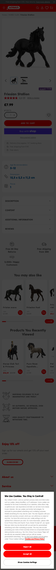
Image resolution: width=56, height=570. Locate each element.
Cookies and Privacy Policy (34, 539)
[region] (27, 530)
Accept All (27, 554)
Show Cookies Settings (27, 562)
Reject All (27, 547)
